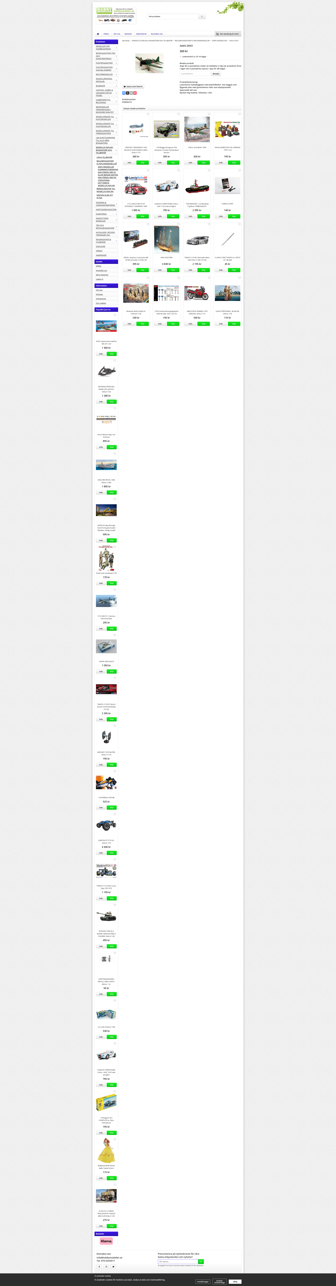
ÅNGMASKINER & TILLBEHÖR (103, 240)
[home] (98, 34)
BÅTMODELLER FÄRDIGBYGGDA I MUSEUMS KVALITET (105, 109)
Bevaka (216, 73)
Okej (235, 1281)
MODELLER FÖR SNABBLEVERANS (103, 47)
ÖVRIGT (99, 250)
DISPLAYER (100, 246)
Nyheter (128, 34)
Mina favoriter (102, 274)
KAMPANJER (101, 255)
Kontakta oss (157, 34)
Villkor (106, 34)
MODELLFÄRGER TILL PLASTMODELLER (105, 117)
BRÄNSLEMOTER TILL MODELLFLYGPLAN (106, 190)
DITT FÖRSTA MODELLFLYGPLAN (106, 184)
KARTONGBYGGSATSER (106, 209)
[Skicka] (201, 1261)
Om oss (117, 34)
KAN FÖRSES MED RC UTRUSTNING (107, 178)
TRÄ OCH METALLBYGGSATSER (105, 226)
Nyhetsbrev (141, 34)
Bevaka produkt (187, 63)
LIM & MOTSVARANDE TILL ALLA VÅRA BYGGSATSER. (105, 140)
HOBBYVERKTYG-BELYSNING (103, 101)
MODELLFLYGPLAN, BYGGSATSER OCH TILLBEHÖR (104, 150)
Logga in (99, 279)
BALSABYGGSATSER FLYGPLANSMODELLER (107, 162)
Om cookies (101, 303)
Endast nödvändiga (219, 1281)
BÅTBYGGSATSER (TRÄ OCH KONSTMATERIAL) (105, 56)
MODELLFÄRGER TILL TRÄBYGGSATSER (105, 132)
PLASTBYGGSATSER (104, 63)
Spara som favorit (134, 86)
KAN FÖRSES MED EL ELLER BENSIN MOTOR (108, 173)
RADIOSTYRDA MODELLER (102, 219)
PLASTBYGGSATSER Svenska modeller (104, 68)
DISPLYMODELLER (106, 167)
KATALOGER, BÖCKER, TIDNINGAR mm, (105, 233)
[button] (112, 354)
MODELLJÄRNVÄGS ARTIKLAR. (104, 79)
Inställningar (203, 1281)
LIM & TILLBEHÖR (104, 157)
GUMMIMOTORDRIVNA (108, 169)
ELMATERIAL (101, 214)
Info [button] (101, 354)
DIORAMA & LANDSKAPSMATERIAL (105, 203)
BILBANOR (100, 85)
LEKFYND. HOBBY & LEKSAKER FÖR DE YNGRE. (104, 93)
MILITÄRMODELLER (104, 74)
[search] (202, 16)
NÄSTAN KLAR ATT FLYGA (105, 196)
